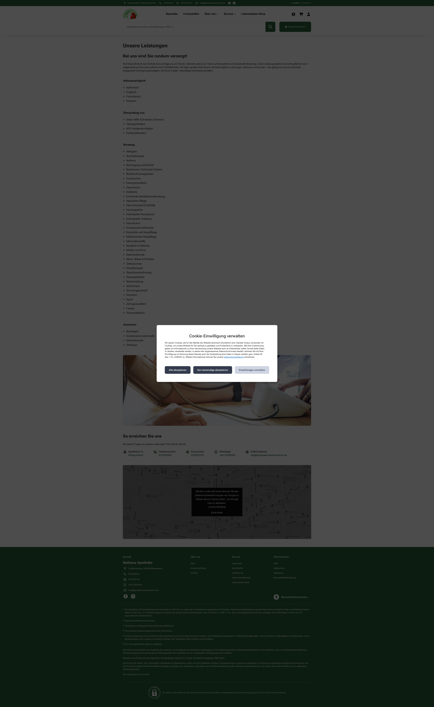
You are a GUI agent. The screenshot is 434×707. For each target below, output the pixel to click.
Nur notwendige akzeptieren (212, 370)
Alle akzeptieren (177, 370)
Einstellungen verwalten (252, 370)
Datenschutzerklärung (234, 357)
